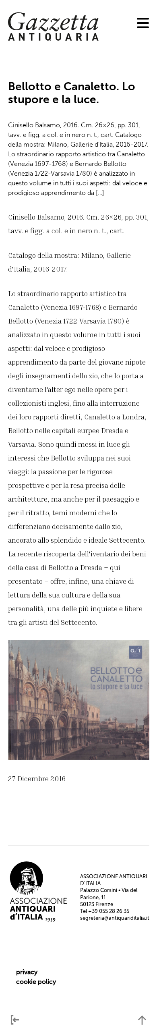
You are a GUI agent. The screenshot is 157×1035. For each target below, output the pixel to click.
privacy (26, 972)
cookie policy (36, 981)
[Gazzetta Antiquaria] (53, 39)
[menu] (142, 23)
